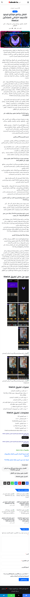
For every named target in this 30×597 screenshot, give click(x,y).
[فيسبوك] (27, 483)
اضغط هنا (24, 437)
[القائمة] (28, 2)
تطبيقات (12, 8)
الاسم (27, 554)
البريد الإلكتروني (25, 560)
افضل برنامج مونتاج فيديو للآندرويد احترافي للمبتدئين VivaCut (15, 469)
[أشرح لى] (15, 2)
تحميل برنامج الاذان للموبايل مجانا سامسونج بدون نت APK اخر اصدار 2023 (8, 519)
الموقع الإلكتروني (25, 567)
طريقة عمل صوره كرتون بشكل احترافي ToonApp (16, 460)
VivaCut (24, 465)
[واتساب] (12, 483)
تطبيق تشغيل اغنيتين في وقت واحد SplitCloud (8, 502)
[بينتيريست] (19, 483)
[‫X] (23, 483)
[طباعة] (4, 483)
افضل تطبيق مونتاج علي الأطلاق (19, 473)
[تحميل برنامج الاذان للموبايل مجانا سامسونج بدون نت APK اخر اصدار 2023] (7, 513)
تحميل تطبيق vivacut (21, 476)
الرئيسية (17, 8)
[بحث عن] (2, 2)
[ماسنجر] (16, 483)
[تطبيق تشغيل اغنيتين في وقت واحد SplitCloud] (7, 496)
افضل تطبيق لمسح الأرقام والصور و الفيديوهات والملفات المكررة (23, 503)
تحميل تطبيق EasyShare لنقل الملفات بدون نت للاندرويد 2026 (23, 519)
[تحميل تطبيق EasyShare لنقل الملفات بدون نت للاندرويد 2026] (22, 513)
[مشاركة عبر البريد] (8, 483)
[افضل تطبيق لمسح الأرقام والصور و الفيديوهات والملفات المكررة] (22, 496)
